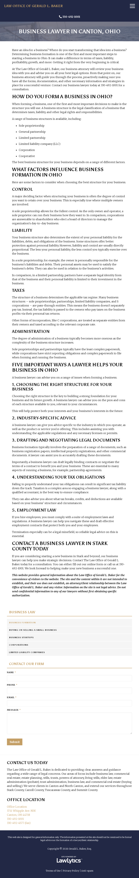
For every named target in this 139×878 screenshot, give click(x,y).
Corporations (18, 645)
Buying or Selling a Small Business (33, 630)
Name (11, 672)
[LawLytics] (69, 860)
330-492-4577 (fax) (19, 823)
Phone (12, 685)
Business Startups (21, 637)
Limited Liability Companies (27, 652)
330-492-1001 (71, 16)
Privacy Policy (71, 870)
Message (14, 710)
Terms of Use (53, 870)
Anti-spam (87, 870)
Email (12, 697)
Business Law (22, 612)
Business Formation (22, 622)
